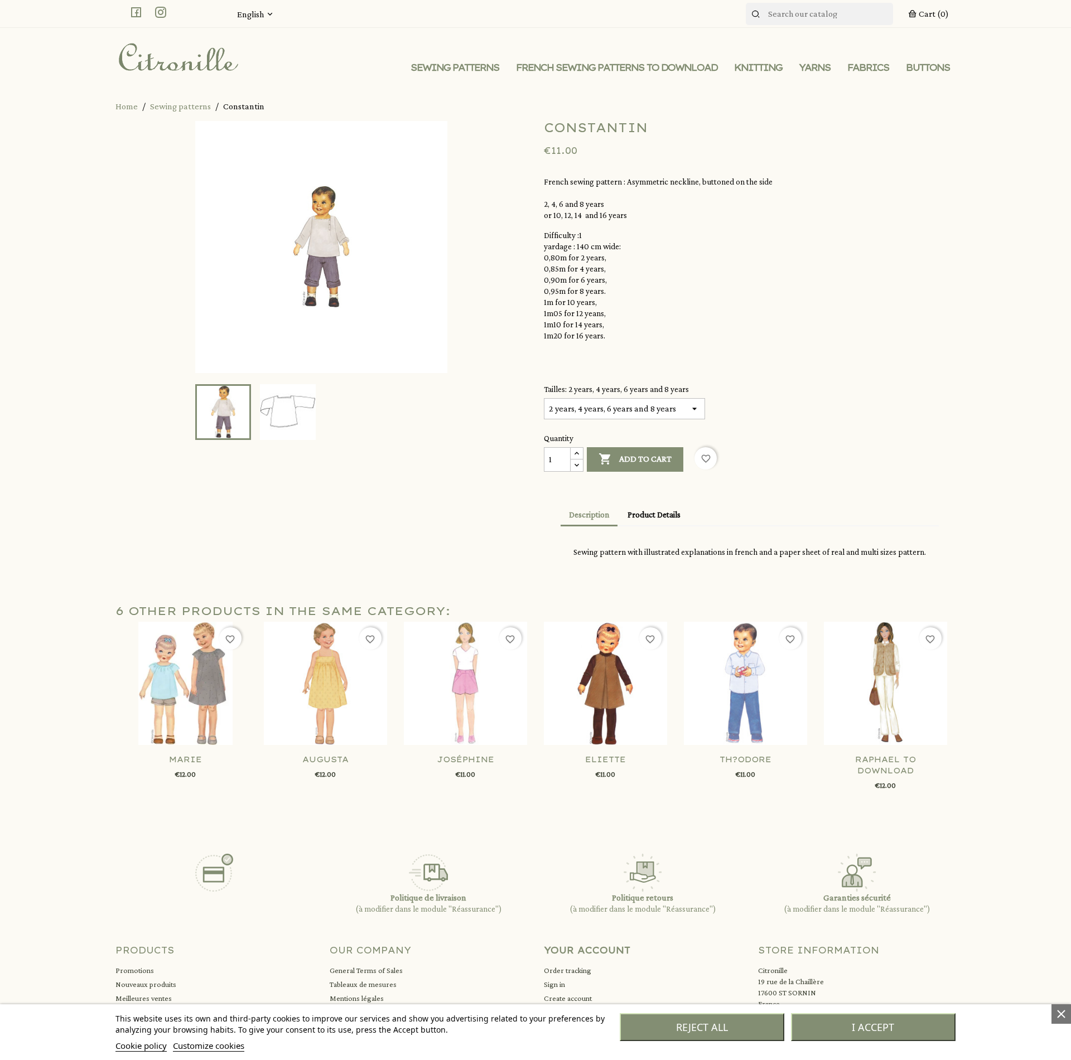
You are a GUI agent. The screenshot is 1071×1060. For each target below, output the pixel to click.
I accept (873, 1027)
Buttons (928, 67)
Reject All (702, 1027)
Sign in (554, 984)
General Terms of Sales (366, 970)
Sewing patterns (455, 67)
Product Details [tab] (654, 514)
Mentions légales (357, 998)
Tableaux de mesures (363, 984)
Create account (568, 998)
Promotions (134, 970)
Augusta (325, 759)
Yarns (815, 67)
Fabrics (868, 67)
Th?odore (745, 759)
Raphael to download (885, 765)
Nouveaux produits (145, 984)
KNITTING (758, 67)
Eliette (605, 759)
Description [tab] (589, 514)
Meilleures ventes (143, 998)
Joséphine (465, 759)
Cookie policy (141, 1045)
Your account (587, 950)
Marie (185, 759)
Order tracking (567, 970)
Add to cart (635, 459)
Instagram (160, 12)
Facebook (136, 12)
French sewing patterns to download (616, 67)
